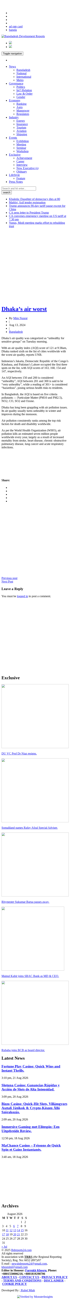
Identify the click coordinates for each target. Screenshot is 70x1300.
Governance (16, 83)
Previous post (9, 578)
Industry (14, 117)
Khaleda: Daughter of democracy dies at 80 (34, 199)
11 (7, 1230)
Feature (20, 178)
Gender (20, 97)
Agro (19, 107)
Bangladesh (23, 70)
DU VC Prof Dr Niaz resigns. (19, 753)
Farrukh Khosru (35, 1270)
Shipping (21, 134)
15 (22, 1230)
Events (13, 137)
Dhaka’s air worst (24, 308)
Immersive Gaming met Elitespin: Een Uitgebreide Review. (30, 1129)
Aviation (21, 131)
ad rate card (16, 26)
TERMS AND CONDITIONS (22, 1280)
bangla (13, 29)
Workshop (22, 151)
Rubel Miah (27, 1290)
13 (14, 1230)
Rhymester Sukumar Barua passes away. (25, 901)
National (21, 73)
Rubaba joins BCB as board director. (23, 1050)
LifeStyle (14, 175)
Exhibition (22, 141)
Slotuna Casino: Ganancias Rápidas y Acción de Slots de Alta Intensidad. (30, 1087)
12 (11, 1230)
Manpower (22, 110)
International (23, 76)
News (12, 66)
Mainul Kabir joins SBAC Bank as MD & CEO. (30, 976)
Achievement (24, 158)
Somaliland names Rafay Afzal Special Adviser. (29, 827)
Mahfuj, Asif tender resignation (27, 202)
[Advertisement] (35, 266)
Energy (20, 120)
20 (14, 1234)
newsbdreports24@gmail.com (29, 1263)
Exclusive (15, 154)
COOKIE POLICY (14, 1284)
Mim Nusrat (20, 318)
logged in (22, 596)
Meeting (21, 144)
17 (3, 1234)
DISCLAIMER (54, 1280)
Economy (14, 100)
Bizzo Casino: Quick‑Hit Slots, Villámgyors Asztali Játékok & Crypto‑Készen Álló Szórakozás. (34, 1108)
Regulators (22, 114)
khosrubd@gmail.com (14, 1267)
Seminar (21, 147)
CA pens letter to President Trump (29, 212)
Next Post (7, 581)
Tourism (21, 127)
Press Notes (16, 181)
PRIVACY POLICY (55, 1277)
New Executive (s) (27, 168)
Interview (22, 164)
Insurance (22, 124)
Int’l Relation (24, 90)
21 (18, 1234)
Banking (21, 103)
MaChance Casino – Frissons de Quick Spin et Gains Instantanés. (31, 1147)
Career (20, 161)
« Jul (4, 1246)
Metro (20, 80)
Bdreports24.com (21, 1250)
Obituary (21, 171)
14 (18, 1230)
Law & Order (24, 93)
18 (7, 1234)
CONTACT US (29, 1277)
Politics (20, 86)
